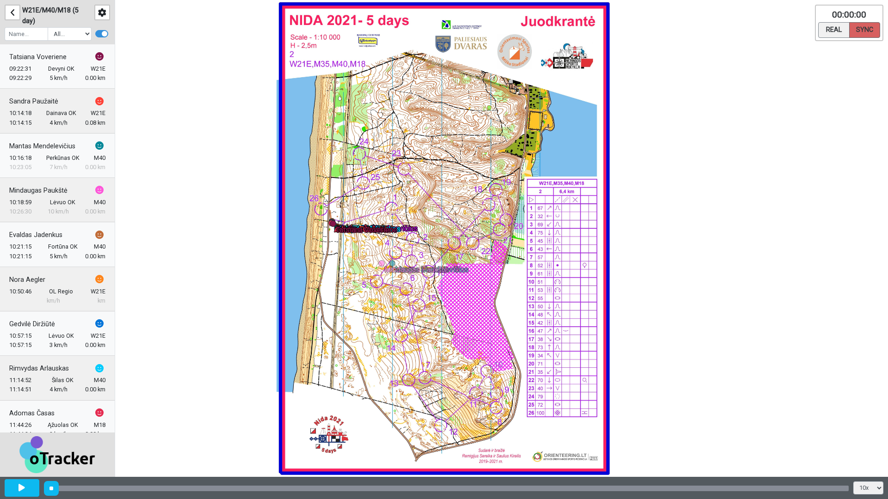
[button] (334, 225)
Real (834, 30)
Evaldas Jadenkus (35, 235)
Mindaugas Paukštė (38, 191)
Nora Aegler (27, 280)
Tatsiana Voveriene (38, 57)
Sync (864, 30)
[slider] (51, 488)
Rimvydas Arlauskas (39, 368)
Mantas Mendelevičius (42, 146)
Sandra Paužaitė (33, 101)
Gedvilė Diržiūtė (32, 324)
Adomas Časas (32, 413)
